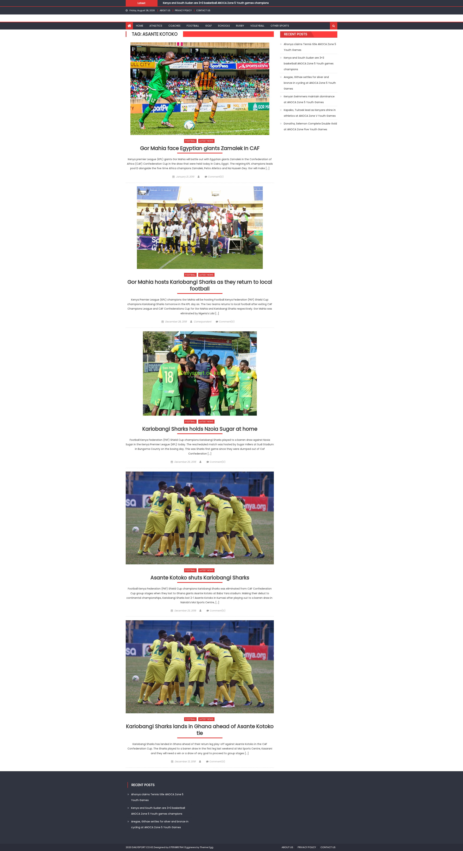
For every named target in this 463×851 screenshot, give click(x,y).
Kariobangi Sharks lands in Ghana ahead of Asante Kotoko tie (200, 729)
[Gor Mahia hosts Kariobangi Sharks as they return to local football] (200, 227)
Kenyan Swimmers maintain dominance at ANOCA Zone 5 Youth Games (309, 99)
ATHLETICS (155, 26)
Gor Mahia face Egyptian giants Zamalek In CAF (200, 148)
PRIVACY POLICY (183, 10)
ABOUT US (165, 10)
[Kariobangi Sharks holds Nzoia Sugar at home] (200, 373)
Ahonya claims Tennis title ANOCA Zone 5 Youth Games (310, 47)
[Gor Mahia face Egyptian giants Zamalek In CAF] (200, 88)
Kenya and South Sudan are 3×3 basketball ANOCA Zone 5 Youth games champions (309, 63)
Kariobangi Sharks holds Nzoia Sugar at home (199, 429)
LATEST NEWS (206, 140)
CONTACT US (203, 10)
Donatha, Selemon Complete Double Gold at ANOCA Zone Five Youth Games (310, 126)
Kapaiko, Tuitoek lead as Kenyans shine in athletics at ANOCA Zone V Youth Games (310, 113)
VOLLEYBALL (257, 26)
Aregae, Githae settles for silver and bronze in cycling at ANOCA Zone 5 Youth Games (217, 3)
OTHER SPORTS (280, 26)
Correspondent (202, 321)
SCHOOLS (224, 26)
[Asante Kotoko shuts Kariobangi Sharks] (200, 518)
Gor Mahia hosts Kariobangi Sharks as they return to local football (200, 285)
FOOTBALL (193, 26)
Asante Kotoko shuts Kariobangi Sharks (199, 578)
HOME (139, 26)
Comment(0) (216, 176)
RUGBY (240, 26)
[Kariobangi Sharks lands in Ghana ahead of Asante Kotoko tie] (200, 666)
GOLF (208, 26)
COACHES (174, 26)
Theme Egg (206, 847)
